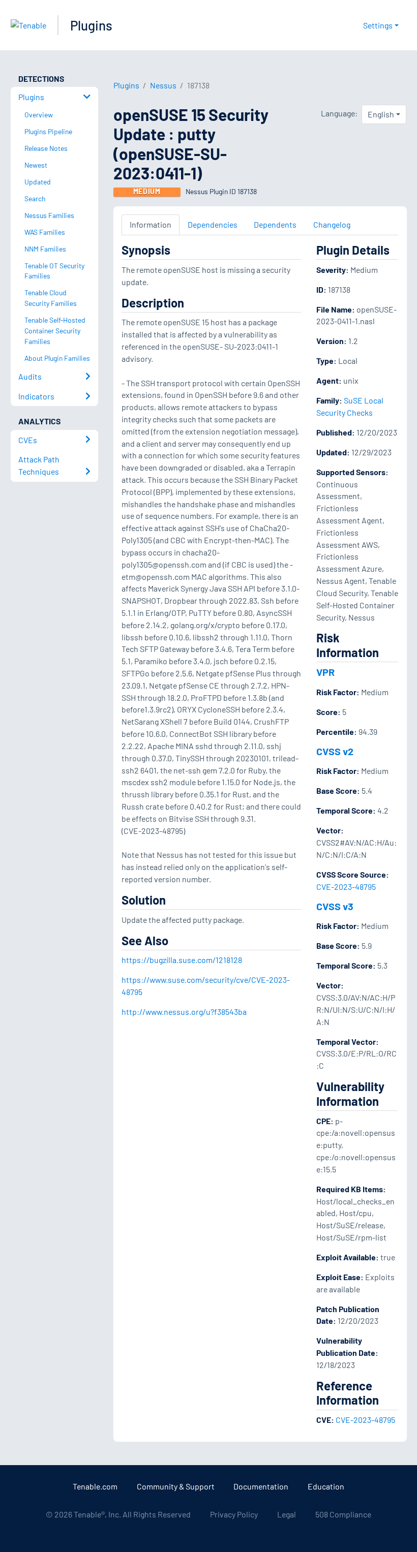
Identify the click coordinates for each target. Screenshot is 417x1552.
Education (326, 1486)
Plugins (91, 25)
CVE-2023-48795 (346, 886)
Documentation (260, 1486)
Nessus (163, 85)
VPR (325, 672)
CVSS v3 (334, 906)
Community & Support (176, 1486)
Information (150, 224)
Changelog (331, 224)
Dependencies (212, 224)
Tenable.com (95, 1486)
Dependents (275, 224)
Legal (286, 1514)
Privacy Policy (234, 1514)
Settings (378, 25)
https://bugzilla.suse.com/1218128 (182, 960)
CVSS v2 (334, 751)
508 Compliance (343, 1514)
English (381, 114)
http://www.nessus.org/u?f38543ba (184, 1011)
